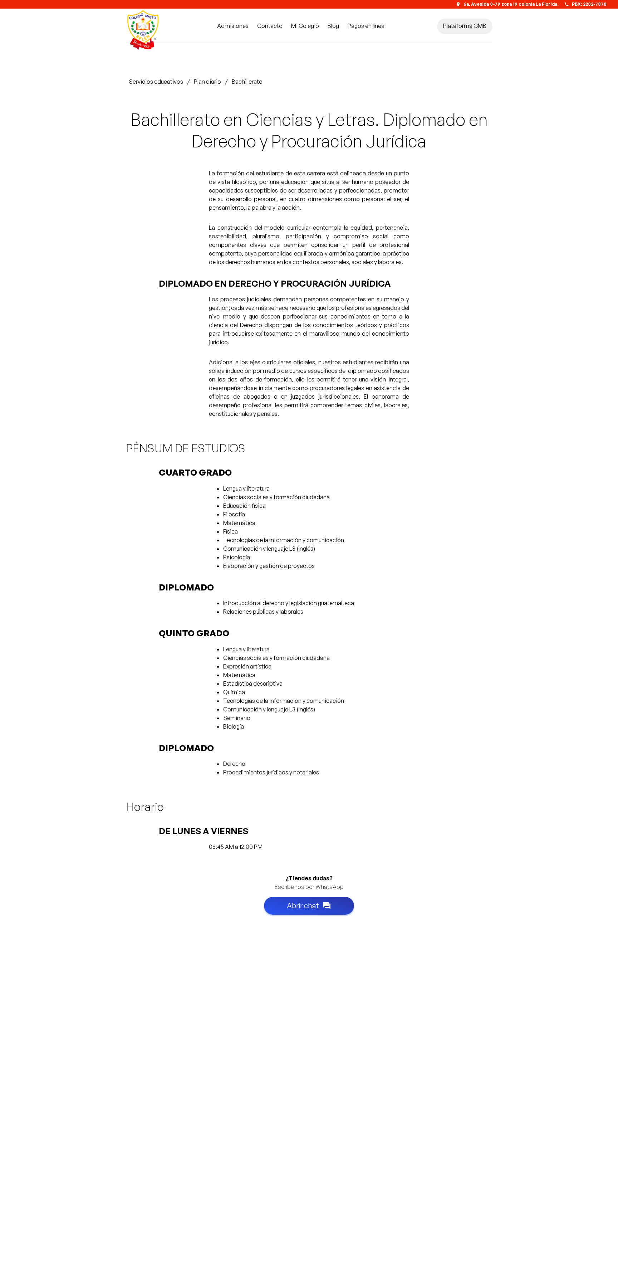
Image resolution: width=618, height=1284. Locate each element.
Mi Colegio (305, 25)
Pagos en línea (366, 25)
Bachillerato (247, 81)
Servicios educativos (156, 81)
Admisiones (233, 25)
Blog (333, 25)
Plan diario (207, 81)
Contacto (270, 25)
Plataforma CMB (464, 25)
